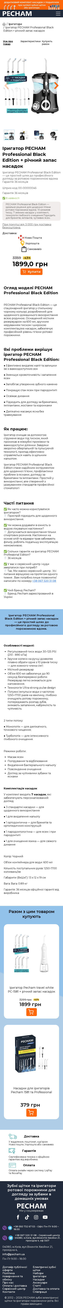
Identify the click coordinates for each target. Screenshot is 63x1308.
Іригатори (15, 24)
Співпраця (40, 1291)
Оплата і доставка (14, 1285)
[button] (56, 85)
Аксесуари (40, 1282)
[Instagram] (36, 1217)
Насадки (39, 1279)
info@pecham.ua (13, 1254)
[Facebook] (18, 1217)
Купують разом (47, 43)
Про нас (8, 1282)
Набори (38, 1273)
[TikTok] (27, 1217)
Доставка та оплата (46, 1288)
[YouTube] (45, 1217)
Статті (37, 1285)
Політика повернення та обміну (12, 1276)
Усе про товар (8, 43)
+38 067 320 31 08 (44, 580)
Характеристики (31, 41)
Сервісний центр (14, 1288)
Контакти (8, 1291)
